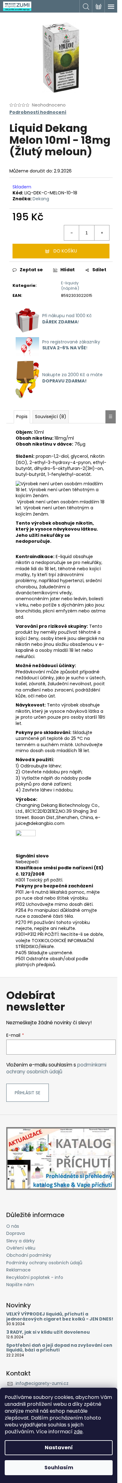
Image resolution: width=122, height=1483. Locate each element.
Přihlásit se (27, 1093)
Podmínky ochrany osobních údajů (44, 1263)
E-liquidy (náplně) (70, 285)
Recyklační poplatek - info (34, 1277)
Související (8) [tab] (50, 416)
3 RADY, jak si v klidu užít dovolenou (48, 1332)
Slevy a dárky (20, 1241)
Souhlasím (58, 1467)
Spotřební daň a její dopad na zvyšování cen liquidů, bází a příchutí (59, 1348)
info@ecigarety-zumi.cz (42, 1383)
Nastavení (59, 1447)
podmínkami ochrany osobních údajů (56, 1068)
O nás (12, 1226)
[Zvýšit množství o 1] (101, 232)
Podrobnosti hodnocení (37, 112)
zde (78, 1431)
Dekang (41, 199)
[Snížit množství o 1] (71, 232)
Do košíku (65, 251)
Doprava (15, 1233)
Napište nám (20, 1284)
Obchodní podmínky (28, 1255)
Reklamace (18, 1270)
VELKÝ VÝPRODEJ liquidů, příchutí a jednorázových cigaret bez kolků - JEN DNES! (59, 1316)
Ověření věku (20, 1248)
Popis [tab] (22, 416)
